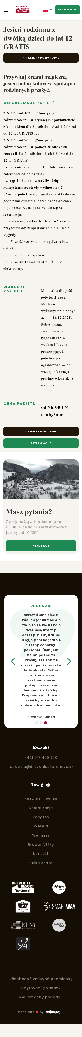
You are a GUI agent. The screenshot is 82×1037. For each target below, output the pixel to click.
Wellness (41, 835)
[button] (48, 9)
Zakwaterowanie (41, 798)
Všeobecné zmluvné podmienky (41, 978)
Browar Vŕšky (41, 844)
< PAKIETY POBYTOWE (41, 431)
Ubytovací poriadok (41, 988)
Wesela (41, 826)
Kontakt (41, 545)
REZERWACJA (67, 9)
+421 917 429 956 (41, 757)
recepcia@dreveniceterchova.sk (41, 766)
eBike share (40, 862)
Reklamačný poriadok (41, 997)
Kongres (41, 817)
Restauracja (41, 807)
